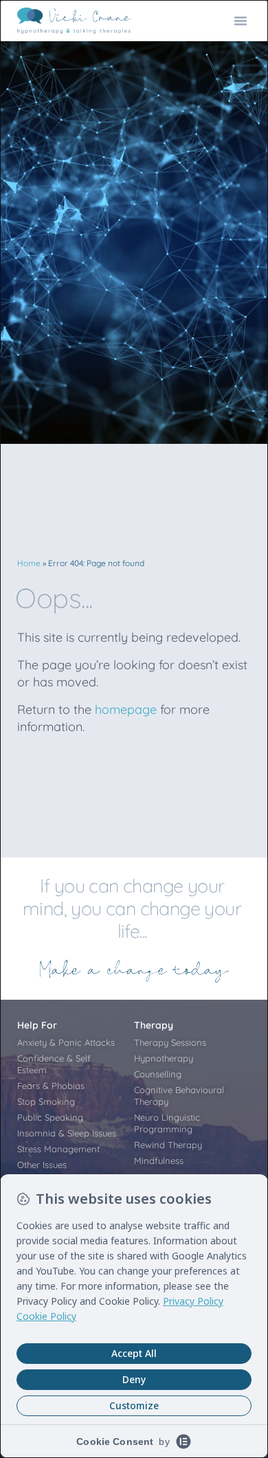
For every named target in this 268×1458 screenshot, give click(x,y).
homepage (126, 709)
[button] (240, 20)
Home (29, 563)
